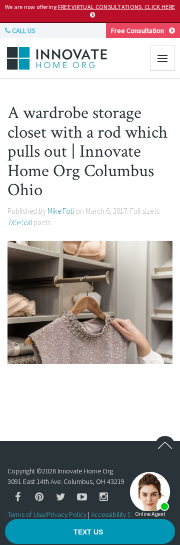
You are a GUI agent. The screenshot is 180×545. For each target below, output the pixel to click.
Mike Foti (61, 211)
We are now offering (90, 7)
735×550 (20, 222)
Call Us (23, 30)
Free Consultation (137, 30)
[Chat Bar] (90, 532)
